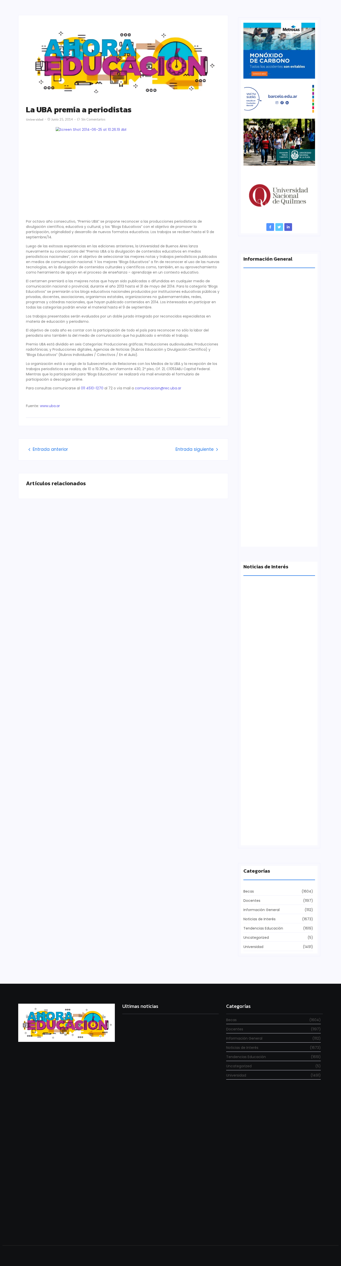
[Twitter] (279, 227)
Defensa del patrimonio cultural (272, 835)
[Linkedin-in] (288, 227)
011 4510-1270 (92, 388)
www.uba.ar (50, 405)
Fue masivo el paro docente (268, 748)
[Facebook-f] (270, 227)
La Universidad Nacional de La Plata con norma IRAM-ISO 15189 (275, 354)
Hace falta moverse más (265, 661)
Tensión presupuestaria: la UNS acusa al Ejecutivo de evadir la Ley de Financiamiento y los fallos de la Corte (278, 445)
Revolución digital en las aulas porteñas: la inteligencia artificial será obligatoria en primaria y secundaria (166, 1225)
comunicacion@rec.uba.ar (158, 388)
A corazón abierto (259, 536)
